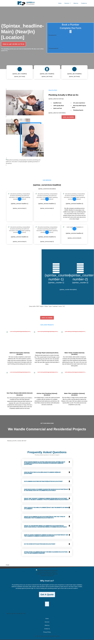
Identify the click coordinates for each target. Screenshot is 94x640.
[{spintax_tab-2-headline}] (47, 69)
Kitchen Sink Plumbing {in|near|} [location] (47, 394)
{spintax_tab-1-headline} (19, 73)
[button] (47, 463)
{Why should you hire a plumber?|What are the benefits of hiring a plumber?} (46, 508)
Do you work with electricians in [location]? (39, 544)
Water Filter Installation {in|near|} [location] (74, 394)
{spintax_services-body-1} (19, 208)
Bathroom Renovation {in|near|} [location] (20, 353)
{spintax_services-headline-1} (19, 203)
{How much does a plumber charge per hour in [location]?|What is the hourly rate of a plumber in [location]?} (46, 490)
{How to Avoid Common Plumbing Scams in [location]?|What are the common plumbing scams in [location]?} (46, 535)
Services (66, 3)
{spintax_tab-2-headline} (47, 73)
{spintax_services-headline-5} (47, 237)
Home (59, 3)
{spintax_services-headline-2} (47, 203)
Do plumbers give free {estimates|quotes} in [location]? (43, 481)
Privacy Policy (47, 632)
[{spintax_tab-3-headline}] (74, 69)
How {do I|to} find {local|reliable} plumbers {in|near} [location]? (42, 472)
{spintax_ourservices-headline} (47, 185)
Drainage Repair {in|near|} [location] (47, 352)
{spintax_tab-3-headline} (74, 73)
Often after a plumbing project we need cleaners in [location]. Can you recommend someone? (46, 552)
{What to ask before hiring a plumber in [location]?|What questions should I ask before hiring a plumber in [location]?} (45, 526)
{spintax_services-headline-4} (19, 237)
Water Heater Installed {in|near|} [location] (74, 353)
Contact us (84, 3)
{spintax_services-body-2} (47, 208)
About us (76, 3)
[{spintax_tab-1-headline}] (19, 69)
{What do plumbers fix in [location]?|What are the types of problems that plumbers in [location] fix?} (44, 517)
